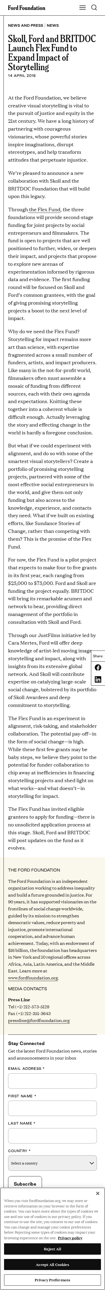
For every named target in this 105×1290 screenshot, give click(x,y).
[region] (52, 1238)
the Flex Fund (44, 209)
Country (19, 1151)
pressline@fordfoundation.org (39, 1020)
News (53, 25)
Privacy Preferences (52, 1279)
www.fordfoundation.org (33, 978)
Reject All (52, 1248)
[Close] (98, 1193)
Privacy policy (70, 1237)
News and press (25, 25)
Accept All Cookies (52, 1264)
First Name (22, 1096)
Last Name (22, 1123)
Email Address (26, 1068)
